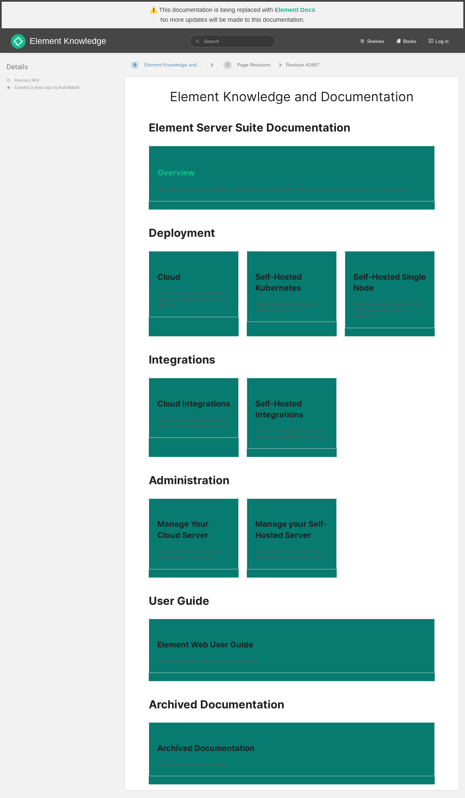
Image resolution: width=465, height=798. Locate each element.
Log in (442, 41)
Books (409, 41)
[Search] (197, 41)
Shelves (375, 41)
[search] (232, 41)
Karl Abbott (69, 87)
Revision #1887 (302, 64)
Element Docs (295, 9)
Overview (176, 173)
